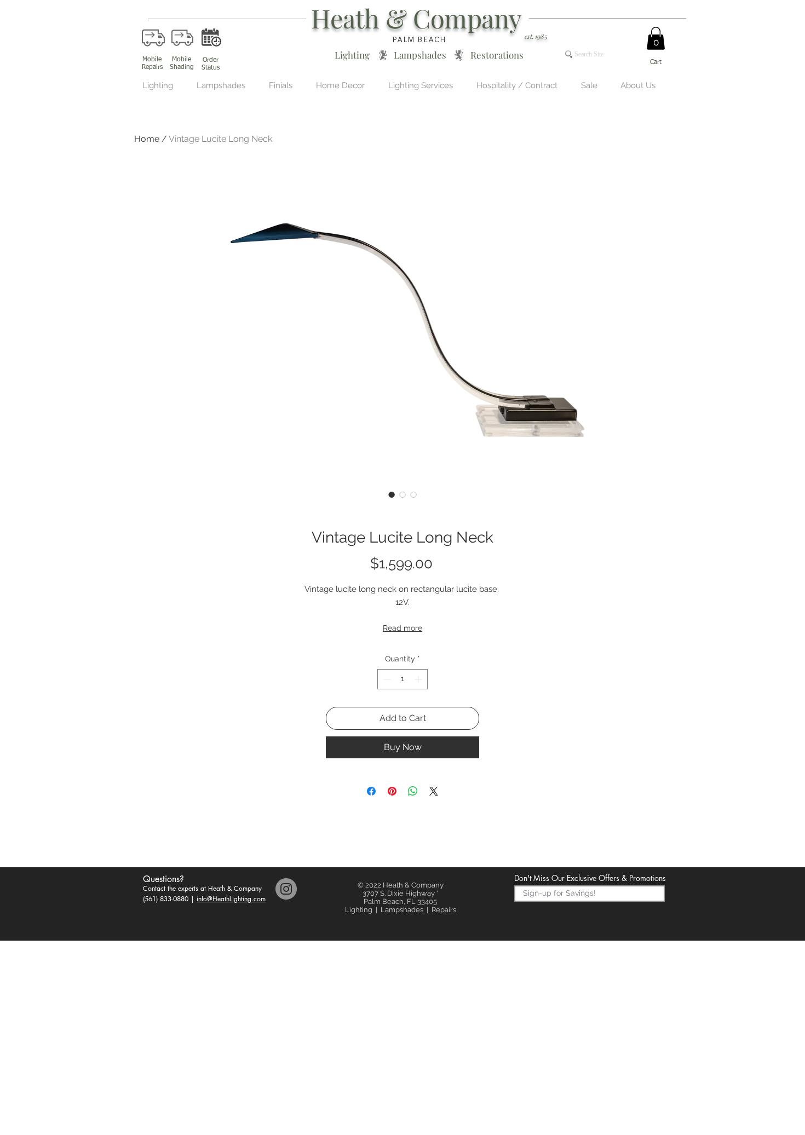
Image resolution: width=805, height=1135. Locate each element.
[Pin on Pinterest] (392, 791)
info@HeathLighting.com (231, 898)
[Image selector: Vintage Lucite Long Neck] (391, 494)
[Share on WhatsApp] (412, 791)
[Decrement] (386, 679)
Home (146, 139)
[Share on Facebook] (371, 791)
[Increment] (419, 679)
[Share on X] (433, 791)
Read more (402, 628)
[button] (655, 38)
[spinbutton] (402, 679)
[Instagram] (286, 889)
